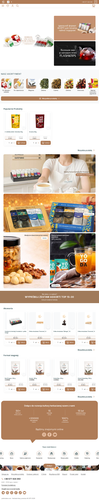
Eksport (64, 474)
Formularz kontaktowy (9, 485)
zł (8, 2)
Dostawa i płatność (33, 474)
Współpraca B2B (54, 474)
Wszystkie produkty (17, 474)
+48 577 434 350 (87, 2)
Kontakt (83, 474)
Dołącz (49, 466)
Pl (95, 2)
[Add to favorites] (23, 127)
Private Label (74, 474)
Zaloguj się (5, 474)
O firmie (43, 474)
